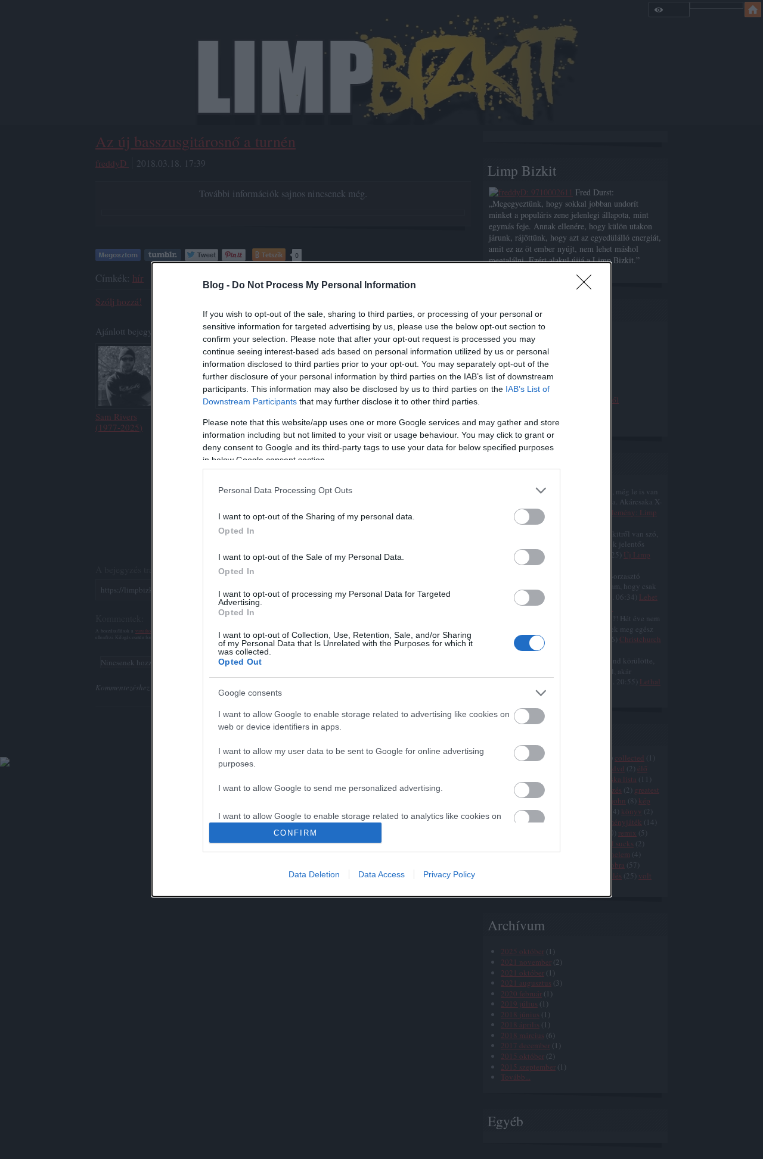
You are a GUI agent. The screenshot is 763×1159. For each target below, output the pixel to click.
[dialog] (381, 580)
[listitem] (381, 490)
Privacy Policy (449, 874)
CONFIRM (296, 832)
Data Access (381, 874)
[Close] (587, 286)
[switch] (529, 517)
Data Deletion (314, 874)
